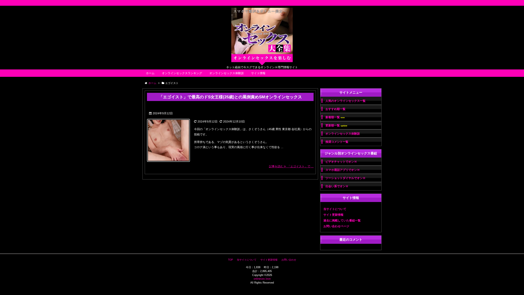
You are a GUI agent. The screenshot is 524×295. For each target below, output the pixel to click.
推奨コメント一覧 (336, 141)
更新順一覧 (336, 125)
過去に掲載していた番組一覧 (342, 220)
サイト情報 (258, 73)
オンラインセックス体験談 (226, 73)
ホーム (150, 73)
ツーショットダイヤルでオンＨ (345, 178)
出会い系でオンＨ (336, 186)
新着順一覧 (335, 117)
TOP (230, 259)
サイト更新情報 (333, 214)
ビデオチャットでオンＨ (341, 161)
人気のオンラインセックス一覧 (345, 100)
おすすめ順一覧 (335, 109)
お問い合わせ (288, 259)
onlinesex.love (262, 278)
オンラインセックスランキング (182, 73)
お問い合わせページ (336, 226)
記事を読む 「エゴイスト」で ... (291, 166)
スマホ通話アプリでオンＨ (342, 169)
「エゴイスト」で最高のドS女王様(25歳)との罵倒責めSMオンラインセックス (230, 97)
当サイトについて (334, 209)
